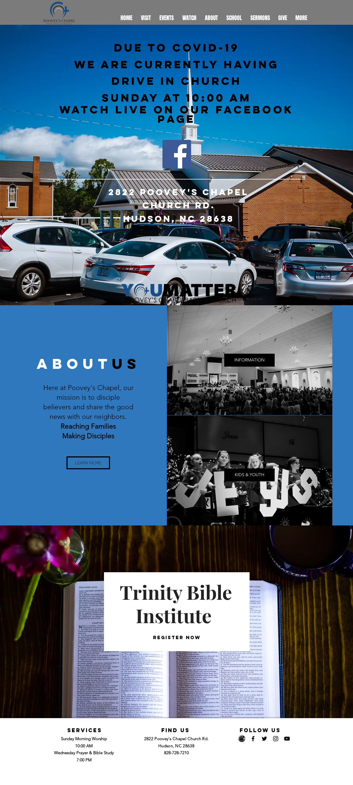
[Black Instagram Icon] (275, 738)
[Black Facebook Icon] (253, 738)
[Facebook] (176, 154)
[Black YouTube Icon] (287, 738)
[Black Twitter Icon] (264, 738)
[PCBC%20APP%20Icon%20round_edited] (241, 738)
